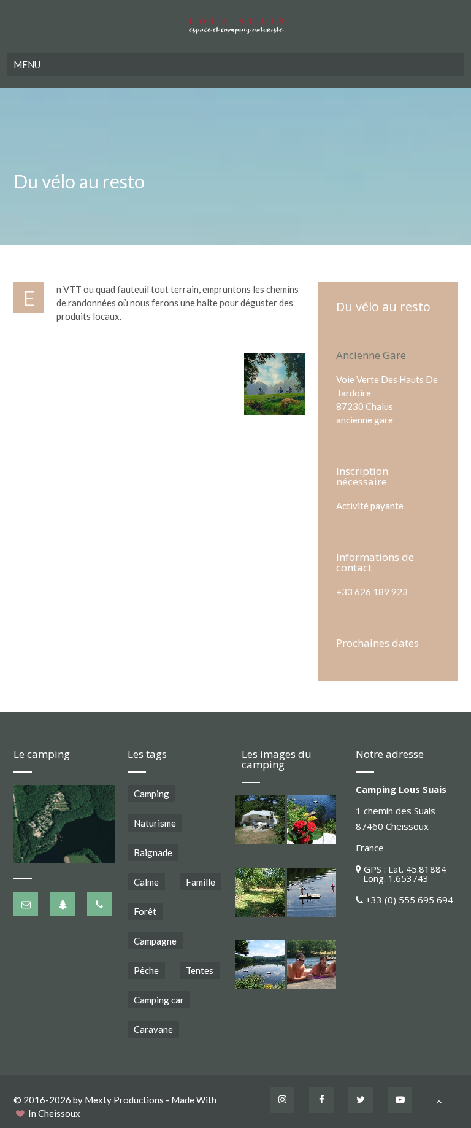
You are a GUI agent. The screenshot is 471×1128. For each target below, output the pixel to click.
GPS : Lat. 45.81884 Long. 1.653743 (401, 873)
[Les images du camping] (260, 819)
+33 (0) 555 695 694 (409, 900)
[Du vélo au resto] (274, 384)
